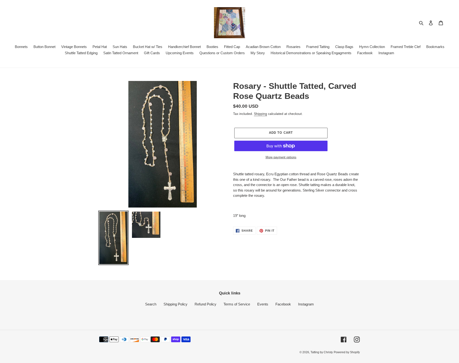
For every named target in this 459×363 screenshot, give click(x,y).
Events (262, 304)
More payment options (281, 157)
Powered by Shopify (347, 352)
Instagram (306, 304)
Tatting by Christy (322, 352)
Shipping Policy (175, 304)
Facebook (283, 304)
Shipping (260, 114)
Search (150, 304)
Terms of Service (237, 304)
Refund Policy (205, 304)
